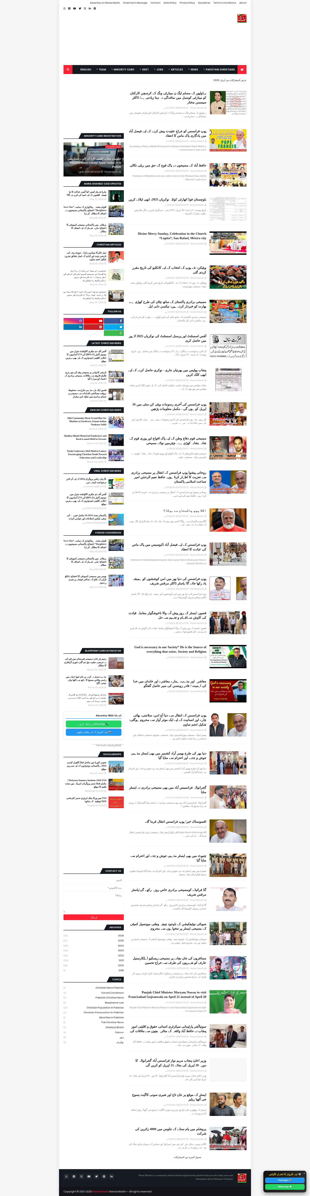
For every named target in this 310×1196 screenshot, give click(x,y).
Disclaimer (204, 2)
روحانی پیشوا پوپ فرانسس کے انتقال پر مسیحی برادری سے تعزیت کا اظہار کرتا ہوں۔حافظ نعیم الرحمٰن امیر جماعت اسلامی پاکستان (168, 477)
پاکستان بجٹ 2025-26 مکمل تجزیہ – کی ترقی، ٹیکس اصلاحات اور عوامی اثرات (86, 517)
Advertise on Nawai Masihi (105, 2)
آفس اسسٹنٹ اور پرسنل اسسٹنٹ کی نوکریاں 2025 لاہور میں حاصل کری (167, 338)
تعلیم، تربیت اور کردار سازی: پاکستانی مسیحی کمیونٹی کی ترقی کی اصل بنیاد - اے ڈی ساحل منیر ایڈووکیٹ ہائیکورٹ (85, 275)
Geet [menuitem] (145, 69)
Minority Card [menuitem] (124, 69)
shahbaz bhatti (94, 1027)
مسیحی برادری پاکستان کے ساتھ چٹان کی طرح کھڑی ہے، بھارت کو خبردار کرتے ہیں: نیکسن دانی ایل (167, 304)
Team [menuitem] (102, 69)
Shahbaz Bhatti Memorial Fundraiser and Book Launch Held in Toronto (85, 437)
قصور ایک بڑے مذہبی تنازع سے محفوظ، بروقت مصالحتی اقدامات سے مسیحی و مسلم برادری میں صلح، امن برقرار (87, 393)
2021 (94, 960)
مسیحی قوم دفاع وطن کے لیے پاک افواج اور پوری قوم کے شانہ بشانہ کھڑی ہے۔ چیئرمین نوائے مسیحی (168, 441)
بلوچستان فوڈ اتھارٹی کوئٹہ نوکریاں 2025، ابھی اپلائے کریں (167, 199)
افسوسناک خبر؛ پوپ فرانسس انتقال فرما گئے (175, 821)
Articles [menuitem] (177, 69)
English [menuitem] (85, 69)
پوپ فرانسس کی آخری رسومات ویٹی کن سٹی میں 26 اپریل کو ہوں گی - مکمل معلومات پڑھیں (169, 407)
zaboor (94, 1032)
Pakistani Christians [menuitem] (220, 69)
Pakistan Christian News (94, 997)
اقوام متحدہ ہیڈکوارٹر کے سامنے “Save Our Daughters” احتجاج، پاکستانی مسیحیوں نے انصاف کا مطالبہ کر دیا (85, 210)
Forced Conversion (94, 992)
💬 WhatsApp (285, 1186)
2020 (94, 965)
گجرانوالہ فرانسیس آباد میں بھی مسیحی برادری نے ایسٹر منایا (167, 790)
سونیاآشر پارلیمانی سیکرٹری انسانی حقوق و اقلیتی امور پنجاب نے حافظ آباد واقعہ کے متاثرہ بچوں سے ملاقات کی (168, 1029)
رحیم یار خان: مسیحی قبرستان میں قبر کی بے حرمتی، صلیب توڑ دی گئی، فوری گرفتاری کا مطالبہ (85, 662)
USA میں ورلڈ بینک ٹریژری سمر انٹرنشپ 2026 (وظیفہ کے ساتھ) (86, 800)
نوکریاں (94, 1042)
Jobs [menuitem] (159, 69)
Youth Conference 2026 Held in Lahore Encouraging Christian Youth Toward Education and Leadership (86, 454)
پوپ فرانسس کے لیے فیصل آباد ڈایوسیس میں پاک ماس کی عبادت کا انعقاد (169, 547)
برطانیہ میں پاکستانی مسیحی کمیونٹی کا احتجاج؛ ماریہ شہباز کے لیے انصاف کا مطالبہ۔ (86, 228)
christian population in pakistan (94, 1007)
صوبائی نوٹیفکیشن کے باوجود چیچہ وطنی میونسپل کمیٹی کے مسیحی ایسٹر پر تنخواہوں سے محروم (168, 926)
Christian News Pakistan (94, 987)
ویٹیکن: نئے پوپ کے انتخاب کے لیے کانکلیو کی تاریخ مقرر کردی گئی (169, 270)
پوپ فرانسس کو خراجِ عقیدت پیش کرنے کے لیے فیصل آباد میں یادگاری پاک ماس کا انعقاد (167, 133)
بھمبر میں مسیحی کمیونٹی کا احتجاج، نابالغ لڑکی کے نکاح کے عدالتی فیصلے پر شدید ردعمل (85, 579)
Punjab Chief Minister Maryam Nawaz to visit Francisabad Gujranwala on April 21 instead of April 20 (167, 995)
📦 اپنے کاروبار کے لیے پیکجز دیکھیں (93, 732)
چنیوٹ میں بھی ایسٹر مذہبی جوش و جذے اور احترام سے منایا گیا (168, 858)
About (242, 2)
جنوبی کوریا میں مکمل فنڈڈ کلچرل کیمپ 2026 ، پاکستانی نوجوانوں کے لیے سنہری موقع (86, 765)
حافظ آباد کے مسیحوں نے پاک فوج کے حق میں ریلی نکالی (168, 165)
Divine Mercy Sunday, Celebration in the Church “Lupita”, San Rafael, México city (172, 236)
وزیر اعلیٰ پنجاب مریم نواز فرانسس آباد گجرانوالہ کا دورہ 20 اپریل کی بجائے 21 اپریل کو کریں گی (170, 1063)
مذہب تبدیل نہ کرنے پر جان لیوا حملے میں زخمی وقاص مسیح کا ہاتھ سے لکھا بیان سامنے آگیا (86, 680)
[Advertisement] (129, 35)
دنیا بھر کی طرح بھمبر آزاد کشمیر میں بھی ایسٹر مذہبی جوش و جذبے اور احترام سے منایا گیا (168, 756)
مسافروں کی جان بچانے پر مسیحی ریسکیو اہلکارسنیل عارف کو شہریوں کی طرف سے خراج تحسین (169, 960)
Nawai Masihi (100, 1191)
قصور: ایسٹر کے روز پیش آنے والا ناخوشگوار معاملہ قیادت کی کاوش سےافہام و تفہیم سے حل (167, 615)
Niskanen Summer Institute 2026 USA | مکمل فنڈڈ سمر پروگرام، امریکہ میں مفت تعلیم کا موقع (85, 783)
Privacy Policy (187, 2)
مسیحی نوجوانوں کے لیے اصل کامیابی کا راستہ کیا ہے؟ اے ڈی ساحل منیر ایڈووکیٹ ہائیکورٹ (85, 294)
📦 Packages (285, 1180)
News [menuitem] (194, 69)
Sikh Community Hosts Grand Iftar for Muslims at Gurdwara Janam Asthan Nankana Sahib (86, 421)
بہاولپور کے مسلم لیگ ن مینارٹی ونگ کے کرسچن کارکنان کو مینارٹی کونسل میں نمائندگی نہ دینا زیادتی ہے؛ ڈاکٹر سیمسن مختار (168, 97)
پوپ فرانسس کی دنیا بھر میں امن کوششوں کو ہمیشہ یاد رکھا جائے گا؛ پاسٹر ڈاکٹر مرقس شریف (169, 581)
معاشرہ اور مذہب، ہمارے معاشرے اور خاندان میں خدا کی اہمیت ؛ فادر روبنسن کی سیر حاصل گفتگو (169, 684)
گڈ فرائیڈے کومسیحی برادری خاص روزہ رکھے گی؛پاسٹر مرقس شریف (168, 892)
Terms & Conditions (224, 2)
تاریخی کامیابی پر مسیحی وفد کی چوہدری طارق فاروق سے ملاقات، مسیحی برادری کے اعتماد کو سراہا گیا (85, 375)
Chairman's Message (135, 2)
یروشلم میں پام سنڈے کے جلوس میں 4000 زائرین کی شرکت (170, 1131)
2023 (94, 950)
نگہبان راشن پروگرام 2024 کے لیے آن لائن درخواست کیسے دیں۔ (86, 481)
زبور (94, 1037)
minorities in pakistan (94, 1017)
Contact (155, 2)
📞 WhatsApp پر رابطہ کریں (93, 724)
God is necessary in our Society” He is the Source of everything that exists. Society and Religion (170, 649)
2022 (94, 955)
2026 (94, 935)
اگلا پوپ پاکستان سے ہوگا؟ (184, 510)
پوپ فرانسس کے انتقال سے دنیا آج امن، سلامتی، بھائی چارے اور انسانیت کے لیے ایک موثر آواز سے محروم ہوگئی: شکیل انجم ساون (167, 720)
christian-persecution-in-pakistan (94, 1012)
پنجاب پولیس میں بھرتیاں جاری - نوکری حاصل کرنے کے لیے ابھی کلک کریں (167, 372)
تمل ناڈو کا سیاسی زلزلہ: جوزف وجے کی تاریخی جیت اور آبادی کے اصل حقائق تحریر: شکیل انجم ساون (85, 255)
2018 (94, 970)
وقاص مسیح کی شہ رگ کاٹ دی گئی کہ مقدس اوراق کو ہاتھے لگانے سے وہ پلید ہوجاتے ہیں (86, 697)
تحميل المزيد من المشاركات (187, 1157)
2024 (94, 945)
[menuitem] (242, 69)
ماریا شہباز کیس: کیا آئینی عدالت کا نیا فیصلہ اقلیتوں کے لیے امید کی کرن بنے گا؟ (86, 193)
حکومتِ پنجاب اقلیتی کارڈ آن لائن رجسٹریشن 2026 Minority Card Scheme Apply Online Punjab (94, 162)
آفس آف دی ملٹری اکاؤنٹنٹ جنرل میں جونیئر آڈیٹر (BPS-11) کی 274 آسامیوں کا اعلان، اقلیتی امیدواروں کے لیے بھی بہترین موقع (86, 356)
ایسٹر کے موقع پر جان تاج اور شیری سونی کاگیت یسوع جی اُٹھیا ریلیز (169, 1097)
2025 (94, 940)
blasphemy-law (94, 1002)
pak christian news (94, 1022)
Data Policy (170, 2)
